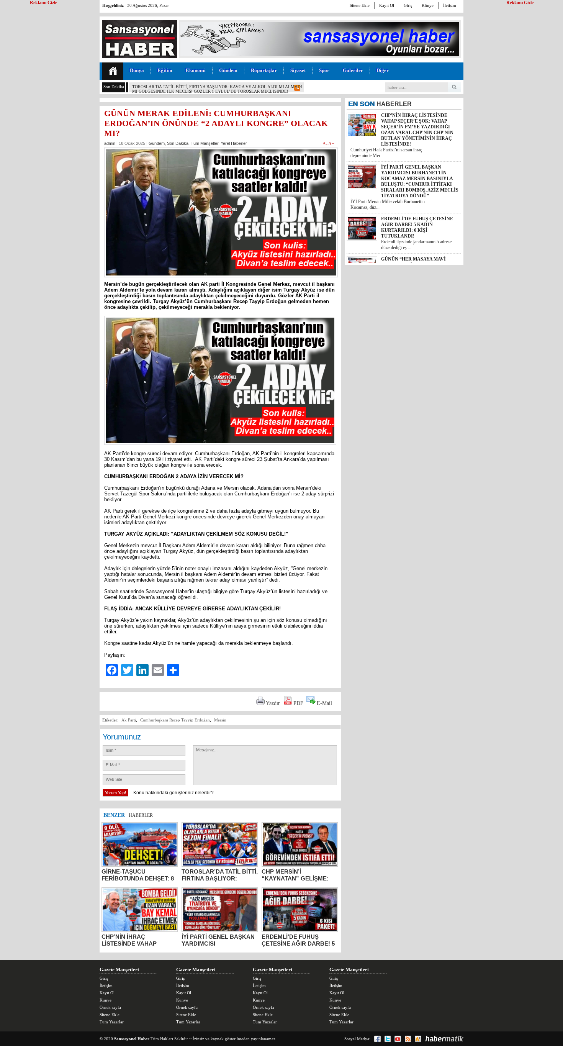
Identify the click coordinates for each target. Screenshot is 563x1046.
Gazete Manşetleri (119, 969)
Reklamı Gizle (520, 2)
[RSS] (408, 1039)
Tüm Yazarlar (112, 1022)
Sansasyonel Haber (131, 1038)
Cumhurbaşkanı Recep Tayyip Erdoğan (175, 720)
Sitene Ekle (360, 5)
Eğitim (164, 70)
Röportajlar (264, 70)
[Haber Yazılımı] (444, 1039)
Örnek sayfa (110, 1007)
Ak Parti (128, 720)
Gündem (228, 70)
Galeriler (353, 70)
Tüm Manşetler (204, 143)
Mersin (220, 720)
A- (325, 143)
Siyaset (298, 70)
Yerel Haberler (234, 143)
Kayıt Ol (386, 5)
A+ (331, 143)
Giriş (408, 5)
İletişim (449, 5)
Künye (428, 5)
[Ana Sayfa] (112, 71)
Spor (324, 70)
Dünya (137, 70)
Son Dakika (177, 143)
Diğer (382, 70)
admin (109, 143)
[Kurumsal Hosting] (418, 1039)
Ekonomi (196, 70)
